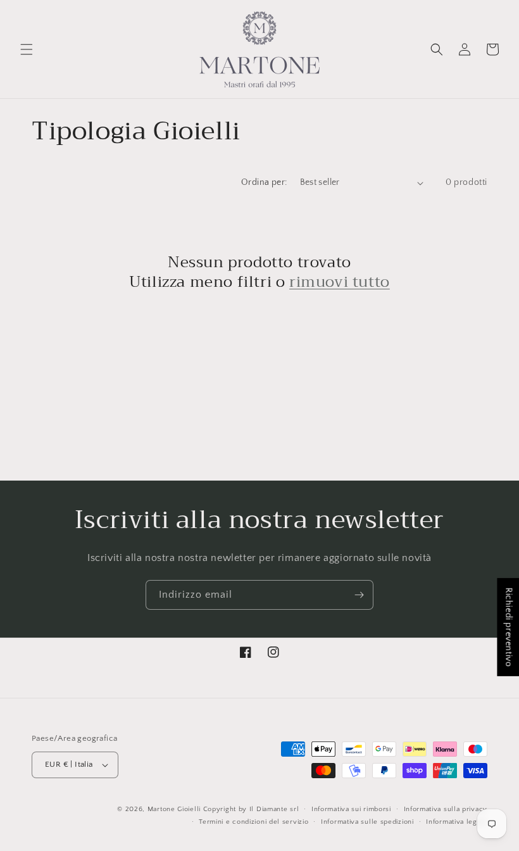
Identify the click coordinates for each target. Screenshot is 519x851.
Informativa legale (456, 822)
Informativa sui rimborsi (351, 809)
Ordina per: (264, 182)
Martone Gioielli (174, 809)
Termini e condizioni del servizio (253, 822)
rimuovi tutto (339, 282)
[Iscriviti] (359, 595)
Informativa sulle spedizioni (367, 822)
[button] (27, 49)
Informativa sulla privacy (446, 809)
